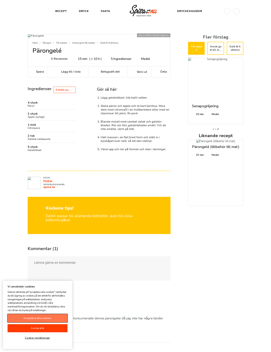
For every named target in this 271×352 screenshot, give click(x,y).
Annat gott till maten (83, 43)
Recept (47, 43)
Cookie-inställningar (37, 337)
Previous (185, 92)
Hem (35, 43)
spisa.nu (49, 187)
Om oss (265, 346)
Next (246, 92)
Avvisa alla (37, 328)
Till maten (61, 43)
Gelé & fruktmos (109, 43)
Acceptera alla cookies (37, 318)
